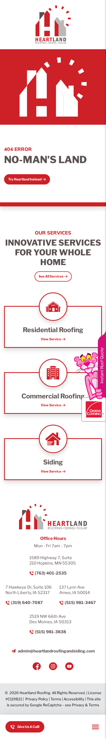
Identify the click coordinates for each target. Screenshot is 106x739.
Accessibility (74, 699)
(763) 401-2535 (51, 573)
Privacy (78, 705)
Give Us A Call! (28, 727)
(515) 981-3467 (80, 602)
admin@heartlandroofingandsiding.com (56, 651)
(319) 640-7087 (27, 602)
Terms (56, 699)
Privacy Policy (36, 699)
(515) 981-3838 (50, 631)
